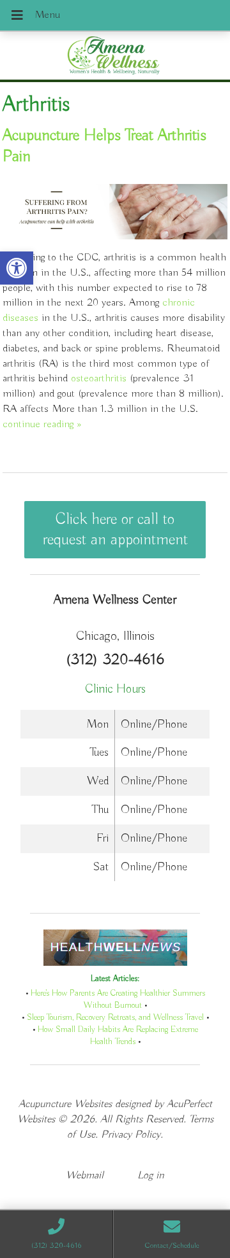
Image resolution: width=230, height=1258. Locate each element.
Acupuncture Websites (65, 1104)
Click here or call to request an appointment (115, 529)
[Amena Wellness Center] (115, 57)
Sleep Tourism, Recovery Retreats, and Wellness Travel (115, 1017)
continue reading (42, 424)
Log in (150, 1175)
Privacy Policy (130, 1134)
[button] (16, 268)
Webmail (84, 1175)
